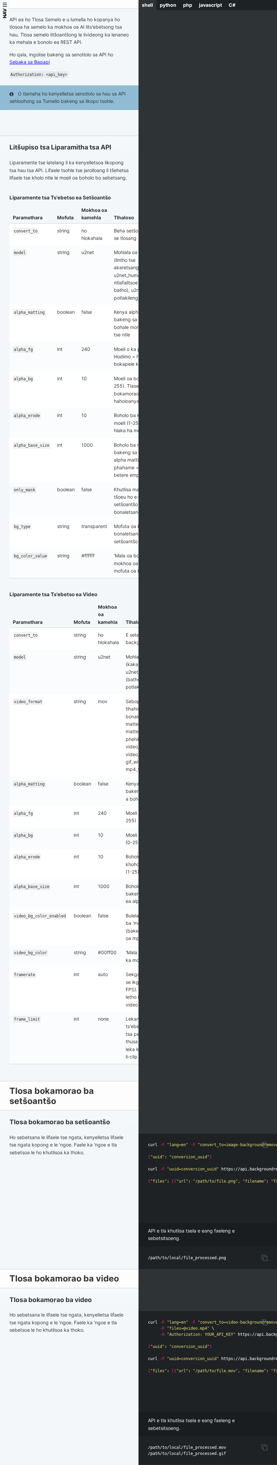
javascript (210, 5)
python (168, 5)
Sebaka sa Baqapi (29, 62)
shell (147, 5)
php (187, 5)
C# (232, 5)
